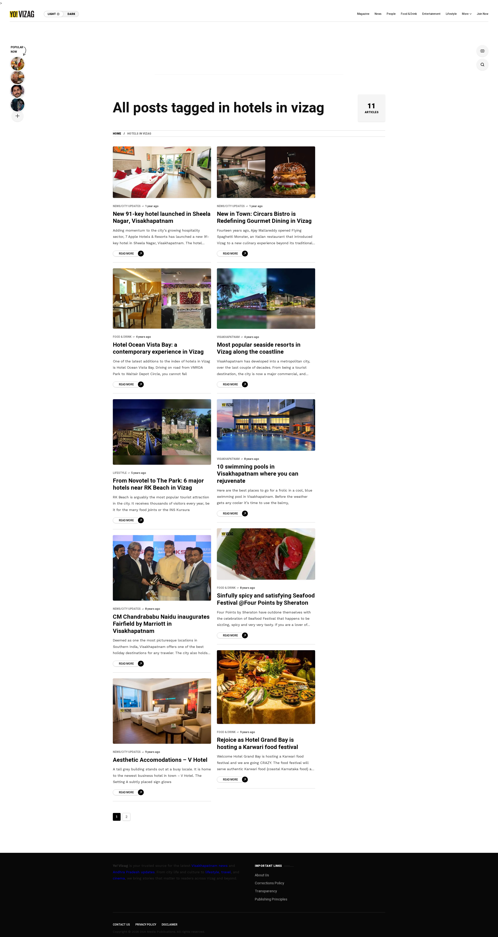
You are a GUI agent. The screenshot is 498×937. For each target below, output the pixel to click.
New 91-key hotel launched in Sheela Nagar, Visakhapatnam (161, 218)
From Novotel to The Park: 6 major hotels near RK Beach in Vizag (158, 484)
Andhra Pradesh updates (134, 872)
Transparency (266, 891)
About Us (262, 875)
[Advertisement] (249, 49)
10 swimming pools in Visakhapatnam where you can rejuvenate (257, 474)
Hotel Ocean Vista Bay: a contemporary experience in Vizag (158, 348)
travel (226, 872)
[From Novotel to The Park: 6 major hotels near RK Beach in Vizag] (162, 432)
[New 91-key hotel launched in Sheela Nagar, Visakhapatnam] (162, 172)
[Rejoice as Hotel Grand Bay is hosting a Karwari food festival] (266, 687)
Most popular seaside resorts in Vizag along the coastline (259, 348)
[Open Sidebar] (482, 51)
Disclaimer (169, 925)
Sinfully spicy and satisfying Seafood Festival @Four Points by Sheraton (266, 599)
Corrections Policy (269, 883)
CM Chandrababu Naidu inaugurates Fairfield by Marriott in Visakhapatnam (161, 624)
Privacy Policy (145, 925)
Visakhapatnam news (209, 866)
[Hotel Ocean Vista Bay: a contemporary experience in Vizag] (162, 298)
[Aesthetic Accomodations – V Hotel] (162, 711)
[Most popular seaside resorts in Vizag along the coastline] (266, 298)
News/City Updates (127, 206)
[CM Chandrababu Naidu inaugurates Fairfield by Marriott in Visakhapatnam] (162, 568)
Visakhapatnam (228, 337)
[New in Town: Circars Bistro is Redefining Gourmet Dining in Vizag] (266, 172)
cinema (119, 878)
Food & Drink (122, 337)
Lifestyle (120, 473)
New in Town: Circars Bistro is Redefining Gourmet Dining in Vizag (264, 218)
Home (117, 134)
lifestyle (212, 872)
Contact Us (121, 925)
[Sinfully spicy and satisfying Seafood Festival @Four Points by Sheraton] (266, 554)
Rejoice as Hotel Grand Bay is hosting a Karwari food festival (257, 744)
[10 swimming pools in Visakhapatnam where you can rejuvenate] (266, 425)
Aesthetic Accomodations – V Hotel (160, 760)
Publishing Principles (271, 899)
